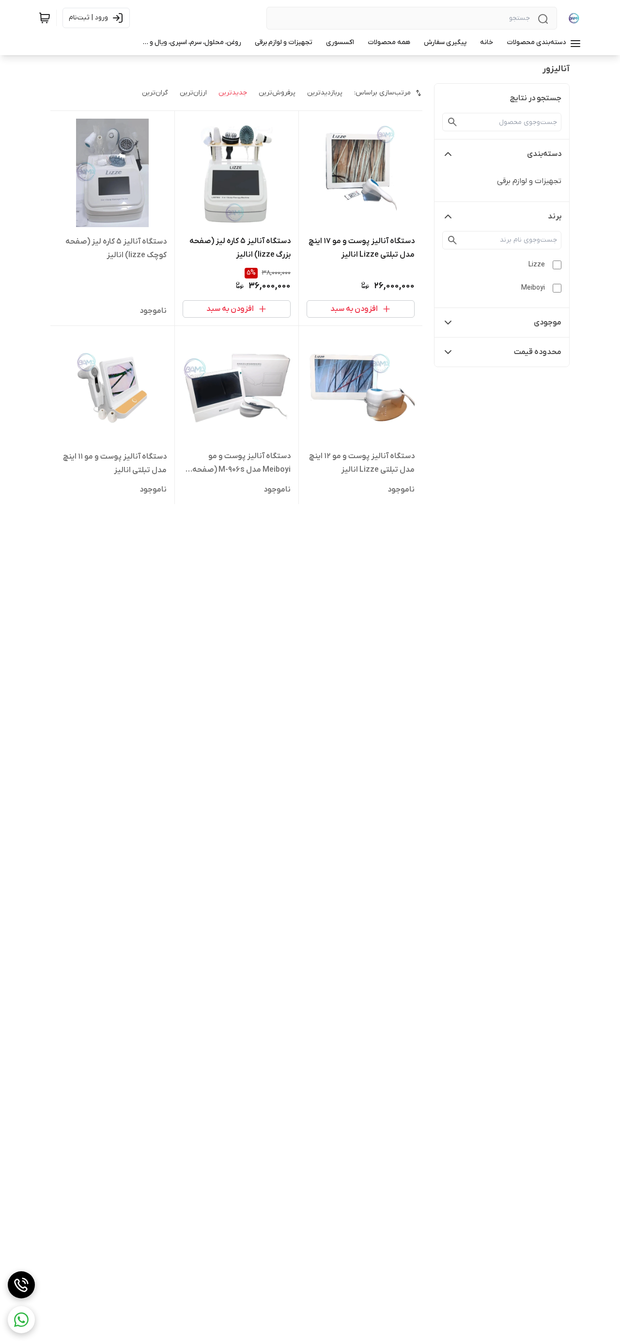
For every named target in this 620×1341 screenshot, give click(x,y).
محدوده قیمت (537, 352)
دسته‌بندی (544, 154)
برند (554, 216)
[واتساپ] (21, 1319)
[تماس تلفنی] (21, 1284)
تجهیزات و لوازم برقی (529, 181)
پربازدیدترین (324, 92)
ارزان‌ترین (193, 92)
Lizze (536, 264)
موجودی (547, 322)
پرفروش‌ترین (277, 92)
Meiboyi (533, 288)
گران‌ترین (155, 92)
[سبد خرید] (44, 18)
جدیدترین (232, 92)
